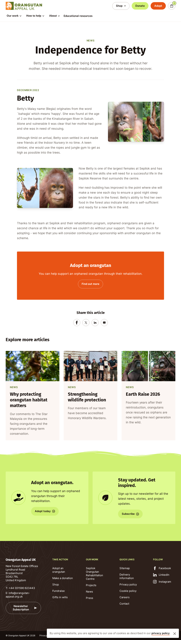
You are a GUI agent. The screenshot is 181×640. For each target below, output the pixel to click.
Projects (91, 585)
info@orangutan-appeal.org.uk (18, 594)
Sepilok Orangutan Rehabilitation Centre (94, 573)
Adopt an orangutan (58, 569)
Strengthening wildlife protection (87, 396)
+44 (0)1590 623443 (22, 588)
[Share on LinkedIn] (95, 322)
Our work (12, 15)
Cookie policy (127, 591)
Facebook (165, 568)
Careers (124, 597)
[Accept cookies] (175, 633)
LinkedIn (164, 574)
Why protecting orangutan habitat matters (28, 399)
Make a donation (62, 578)
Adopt (158, 5)
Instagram (165, 581)
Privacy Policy (46, 635)
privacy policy (160, 633)
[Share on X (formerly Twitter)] (85, 322)
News (89, 591)
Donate (140, 5)
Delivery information (126, 576)
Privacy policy (128, 584)
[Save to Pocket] (104, 322)
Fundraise (58, 591)
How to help (33, 15)
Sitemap (124, 568)
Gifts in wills (60, 597)
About (53, 15)
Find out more (90, 284)
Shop (55, 584)
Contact (124, 603)
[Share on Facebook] (76, 322)
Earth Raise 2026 (143, 394)
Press (89, 598)
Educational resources (78, 16)
